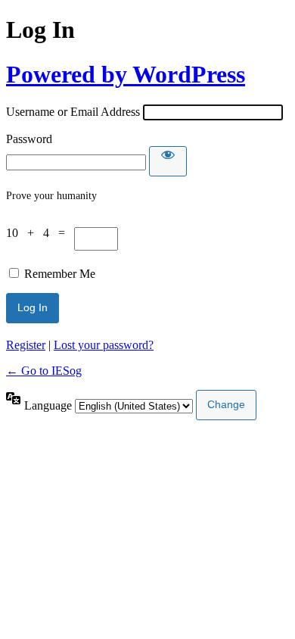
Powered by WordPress (125, 74)
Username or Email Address (73, 111)
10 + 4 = (40, 232)
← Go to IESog (44, 370)
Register (25, 344)
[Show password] (168, 161)
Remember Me (59, 273)
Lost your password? (104, 344)
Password (29, 138)
